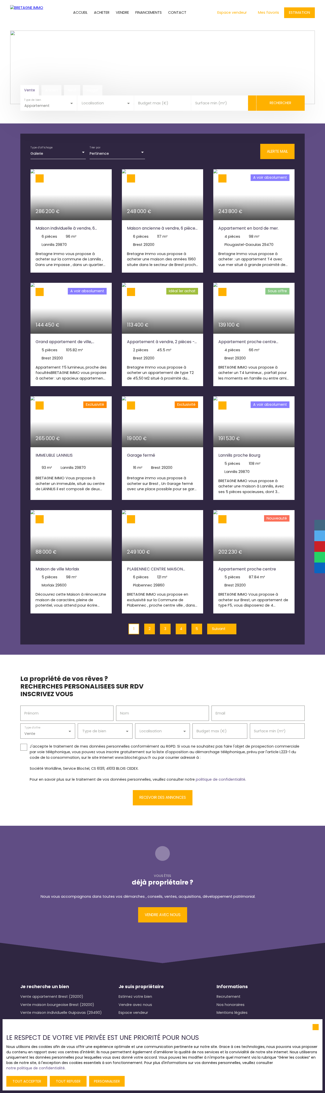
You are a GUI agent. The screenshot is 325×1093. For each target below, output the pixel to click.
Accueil (80, 12)
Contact (177, 12)
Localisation (93, 103)
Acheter (101, 12)
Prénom (31, 713)
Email (220, 713)
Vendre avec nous (135, 1004)
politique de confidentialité (220, 779)
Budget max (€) (153, 103)
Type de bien (32, 100)
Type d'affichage (41, 147)
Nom (124, 713)
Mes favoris (268, 12)
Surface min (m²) (211, 103)
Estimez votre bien (135, 996)
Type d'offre (32, 728)
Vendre (122, 12)
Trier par (95, 147)
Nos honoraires (231, 1004)
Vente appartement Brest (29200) (51, 996)
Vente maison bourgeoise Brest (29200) (57, 1004)
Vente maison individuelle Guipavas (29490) (61, 1012)
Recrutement (228, 996)
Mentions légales (232, 1012)
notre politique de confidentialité (35, 1068)
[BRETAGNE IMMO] (26, 12)
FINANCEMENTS (148, 12)
